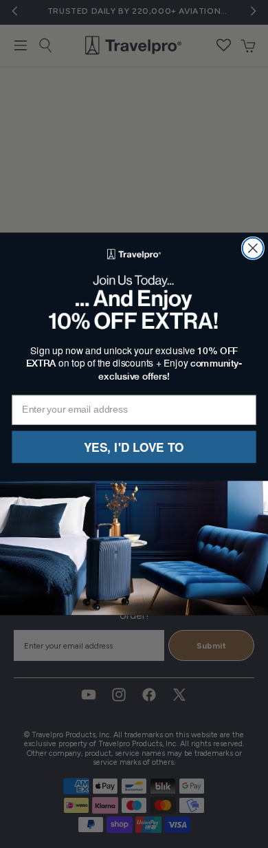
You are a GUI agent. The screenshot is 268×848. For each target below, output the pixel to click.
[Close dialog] (253, 248)
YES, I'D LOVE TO (134, 446)
